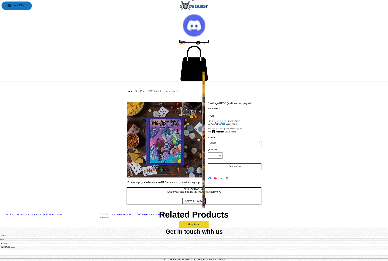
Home (130, 91)
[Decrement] (210, 155)
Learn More (231, 124)
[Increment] (220, 155)
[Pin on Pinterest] (215, 178)
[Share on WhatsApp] (221, 178)
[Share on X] (227, 178)
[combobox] (234, 143)
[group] (194, 216)
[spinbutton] (215, 155)
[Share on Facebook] (209, 178)
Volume (212, 137)
